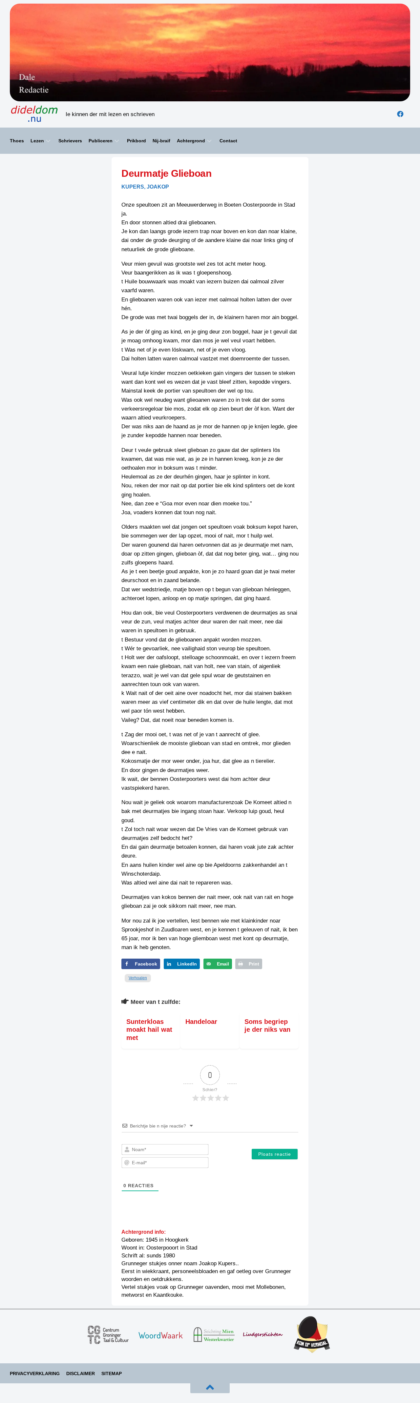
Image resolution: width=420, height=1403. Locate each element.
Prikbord (136, 140)
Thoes (17, 140)
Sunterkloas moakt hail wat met (149, 1029)
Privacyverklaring (35, 1373)
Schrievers (70, 140)
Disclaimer (80, 1373)
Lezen (37, 140)
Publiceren (101, 140)
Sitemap (111, 1373)
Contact (228, 140)
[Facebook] (400, 114)
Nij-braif (161, 140)
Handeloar (201, 1021)
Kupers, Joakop (145, 187)
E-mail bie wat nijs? (32, 1390)
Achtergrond (191, 140)
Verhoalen (138, 978)
